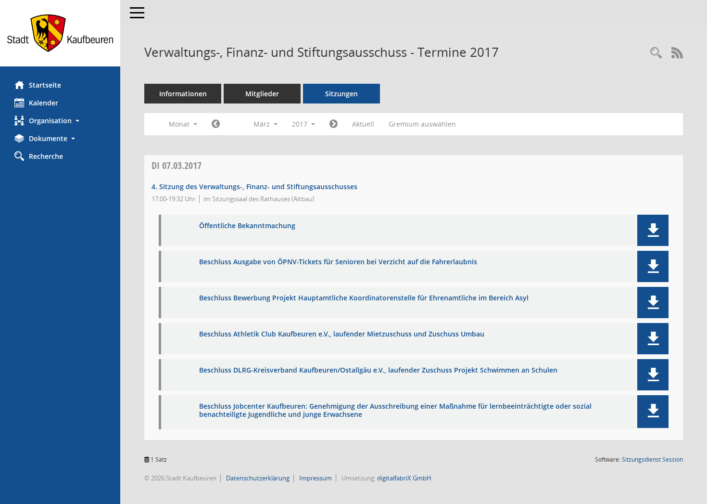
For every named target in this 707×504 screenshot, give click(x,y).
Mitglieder (262, 93)
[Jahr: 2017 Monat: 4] (333, 124)
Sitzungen (341, 93)
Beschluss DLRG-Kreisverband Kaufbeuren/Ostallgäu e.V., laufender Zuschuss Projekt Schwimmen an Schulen (378, 370)
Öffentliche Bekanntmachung (247, 226)
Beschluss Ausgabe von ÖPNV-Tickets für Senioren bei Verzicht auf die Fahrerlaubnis (338, 262)
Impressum (315, 478)
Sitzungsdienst (652, 459)
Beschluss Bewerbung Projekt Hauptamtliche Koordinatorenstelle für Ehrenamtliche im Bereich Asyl (364, 298)
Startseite (45, 85)
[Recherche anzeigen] (656, 53)
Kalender (43, 102)
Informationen (183, 93)
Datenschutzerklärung (257, 478)
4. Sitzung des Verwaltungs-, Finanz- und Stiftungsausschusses (254, 186)
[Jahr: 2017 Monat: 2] (215, 124)
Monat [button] (180, 124)
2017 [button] (300, 124)
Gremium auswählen (422, 124)
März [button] (262, 124)
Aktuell (363, 124)
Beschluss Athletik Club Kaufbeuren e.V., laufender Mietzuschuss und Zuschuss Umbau (341, 334)
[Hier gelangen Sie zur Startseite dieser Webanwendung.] (60, 33)
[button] (60, 120)
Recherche (46, 156)
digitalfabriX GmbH (404, 478)
